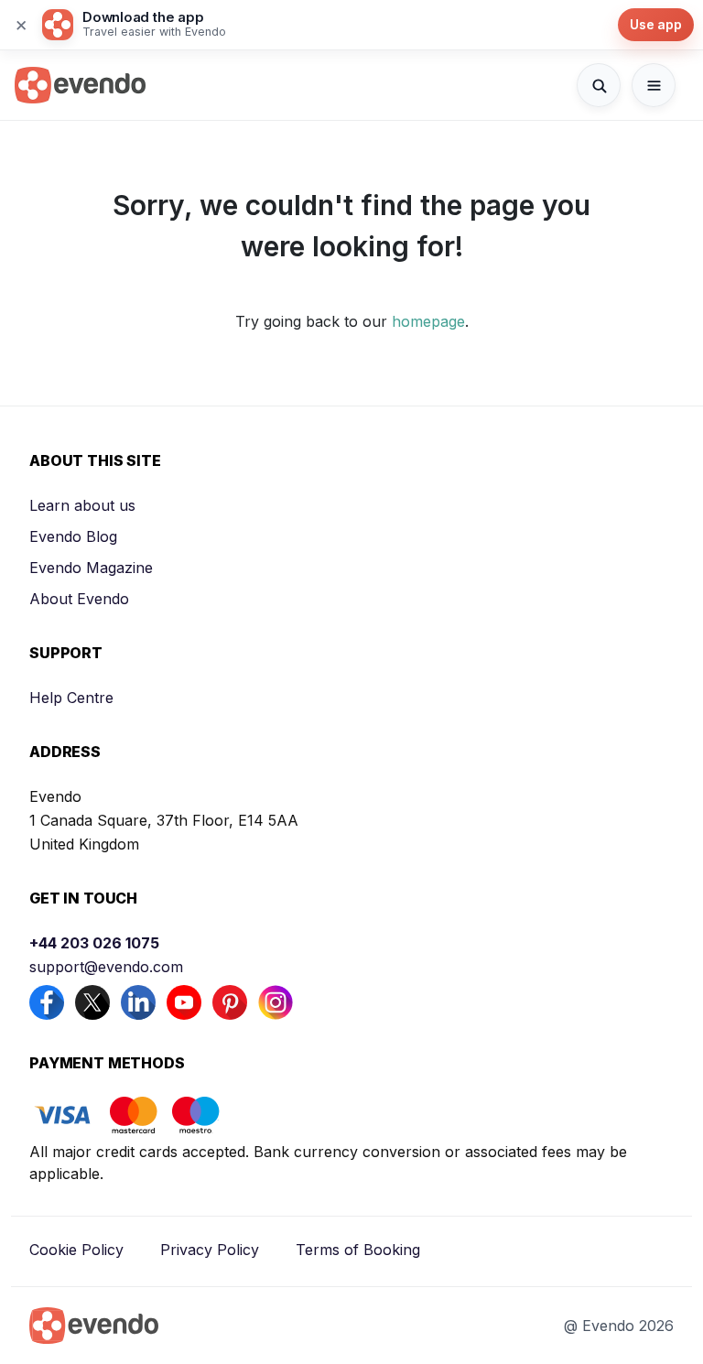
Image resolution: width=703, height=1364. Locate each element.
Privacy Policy (209, 1249)
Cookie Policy (76, 1249)
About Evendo (79, 599)
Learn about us (82, 505)
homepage (428, 321)
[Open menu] (654, 85)
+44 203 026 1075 (94, 943)
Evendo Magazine (91, 567)
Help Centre (71, 697)
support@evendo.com (106, 967)
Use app (656, 24)
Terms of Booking (358, 1249)
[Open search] (599, 85)
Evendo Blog (73, 536)
